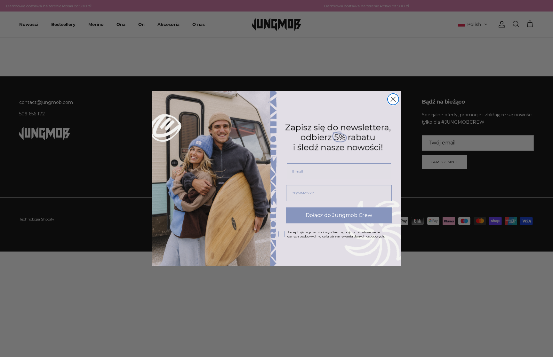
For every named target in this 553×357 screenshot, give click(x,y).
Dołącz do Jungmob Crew (339, 215)
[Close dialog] (393, 99)
